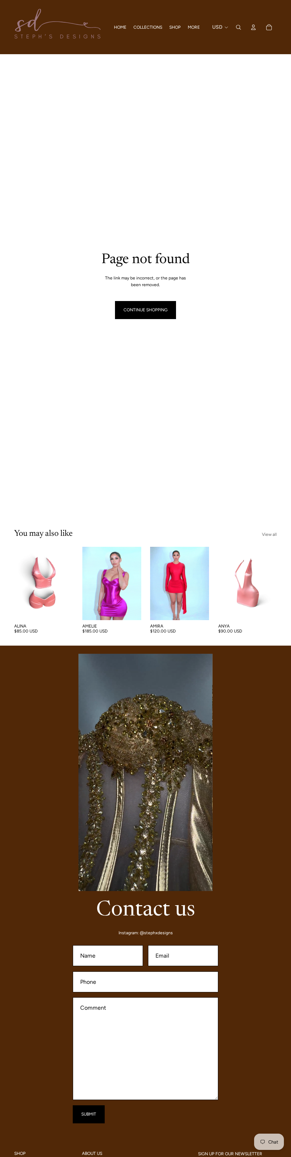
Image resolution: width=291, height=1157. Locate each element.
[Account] (253, 27)
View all (269, 534)
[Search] (238, 27)
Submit (88, 1114)
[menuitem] (193, 27)
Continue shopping (145, 309)
